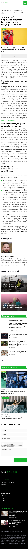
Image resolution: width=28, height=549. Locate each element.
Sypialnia (3, 495)
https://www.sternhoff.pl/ (8, 120)
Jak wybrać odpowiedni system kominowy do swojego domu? (18, 335)
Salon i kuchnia (5, 493)
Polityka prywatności (7, 482)
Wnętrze (3, 498)
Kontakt (3, 484)
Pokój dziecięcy (5, 503)
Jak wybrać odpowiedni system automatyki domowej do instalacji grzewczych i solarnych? (18, 513)
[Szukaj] (3, 361)
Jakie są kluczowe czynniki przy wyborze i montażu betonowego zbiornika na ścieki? (12, 288)
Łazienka (3, 500)
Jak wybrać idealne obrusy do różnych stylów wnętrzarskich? (17, 352)
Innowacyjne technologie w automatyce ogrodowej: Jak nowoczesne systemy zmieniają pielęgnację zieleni (18, 343)
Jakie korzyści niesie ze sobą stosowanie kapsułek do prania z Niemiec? (12, 307)
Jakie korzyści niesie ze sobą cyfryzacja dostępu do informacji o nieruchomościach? (17, 523)
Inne (4, 29)
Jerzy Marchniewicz (7, 47)
